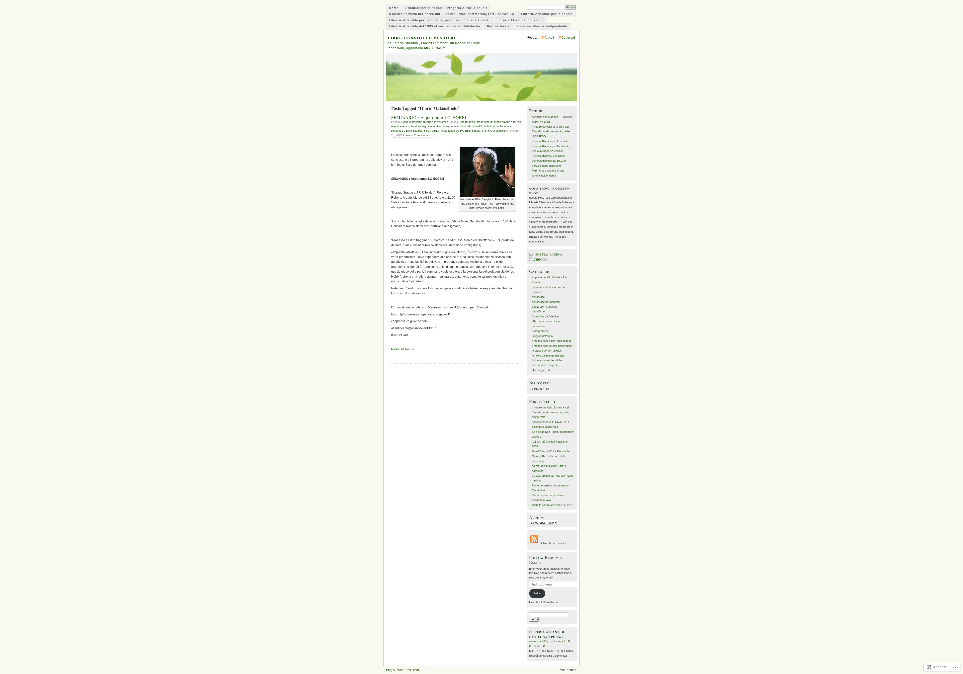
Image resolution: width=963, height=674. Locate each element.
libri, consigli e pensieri (421, 37)
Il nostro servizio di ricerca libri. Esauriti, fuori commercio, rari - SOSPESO (551, 412)
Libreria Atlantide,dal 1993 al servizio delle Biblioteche (434, 26)
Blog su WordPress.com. (403, 670)
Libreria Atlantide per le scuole (547, 14)
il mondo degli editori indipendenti (551, 340)
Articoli (549, 37)
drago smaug (484, 121)
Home (393, 8)
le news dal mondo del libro (548, 355)
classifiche (538, 311)
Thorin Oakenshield (494, 130)
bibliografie (538, 296)
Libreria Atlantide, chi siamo (520, 20)
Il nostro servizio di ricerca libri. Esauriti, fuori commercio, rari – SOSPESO (451, 14)
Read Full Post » (402, 349)
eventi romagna (439, 126)
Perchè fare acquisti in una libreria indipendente (527, 26)
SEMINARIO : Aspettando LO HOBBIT (430, 117)
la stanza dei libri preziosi (547, 350)
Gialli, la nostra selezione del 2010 (552, 505)
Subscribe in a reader (553, 543)
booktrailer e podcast (544, 306)
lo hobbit (486, 126)
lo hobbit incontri (502, 126)
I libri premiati (540, 330)
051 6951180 (537, 645)
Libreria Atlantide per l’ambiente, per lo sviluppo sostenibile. (439, 20)
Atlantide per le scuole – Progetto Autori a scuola (446, 8)
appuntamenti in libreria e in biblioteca (425, 121)
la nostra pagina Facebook (545, 256)
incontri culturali (470, 126)
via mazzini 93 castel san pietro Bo (550, 641)
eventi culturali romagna (414, 126)
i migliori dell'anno (542, 336)
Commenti (568, 37)
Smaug (476, 130)
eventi (394, 126)
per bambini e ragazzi (545, 365)
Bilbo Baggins (467, 121)
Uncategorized (541, 370)
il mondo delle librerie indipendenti (552, 345)
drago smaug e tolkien (507, 121)
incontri (455, 126)
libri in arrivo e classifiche (547, 360)
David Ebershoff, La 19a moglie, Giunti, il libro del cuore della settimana (551, 456)
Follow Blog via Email (545, 559)
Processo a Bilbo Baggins (406, 130)
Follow (537, 593)
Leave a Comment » (415, 135)
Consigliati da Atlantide (545, 316)
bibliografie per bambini (545, 301)
